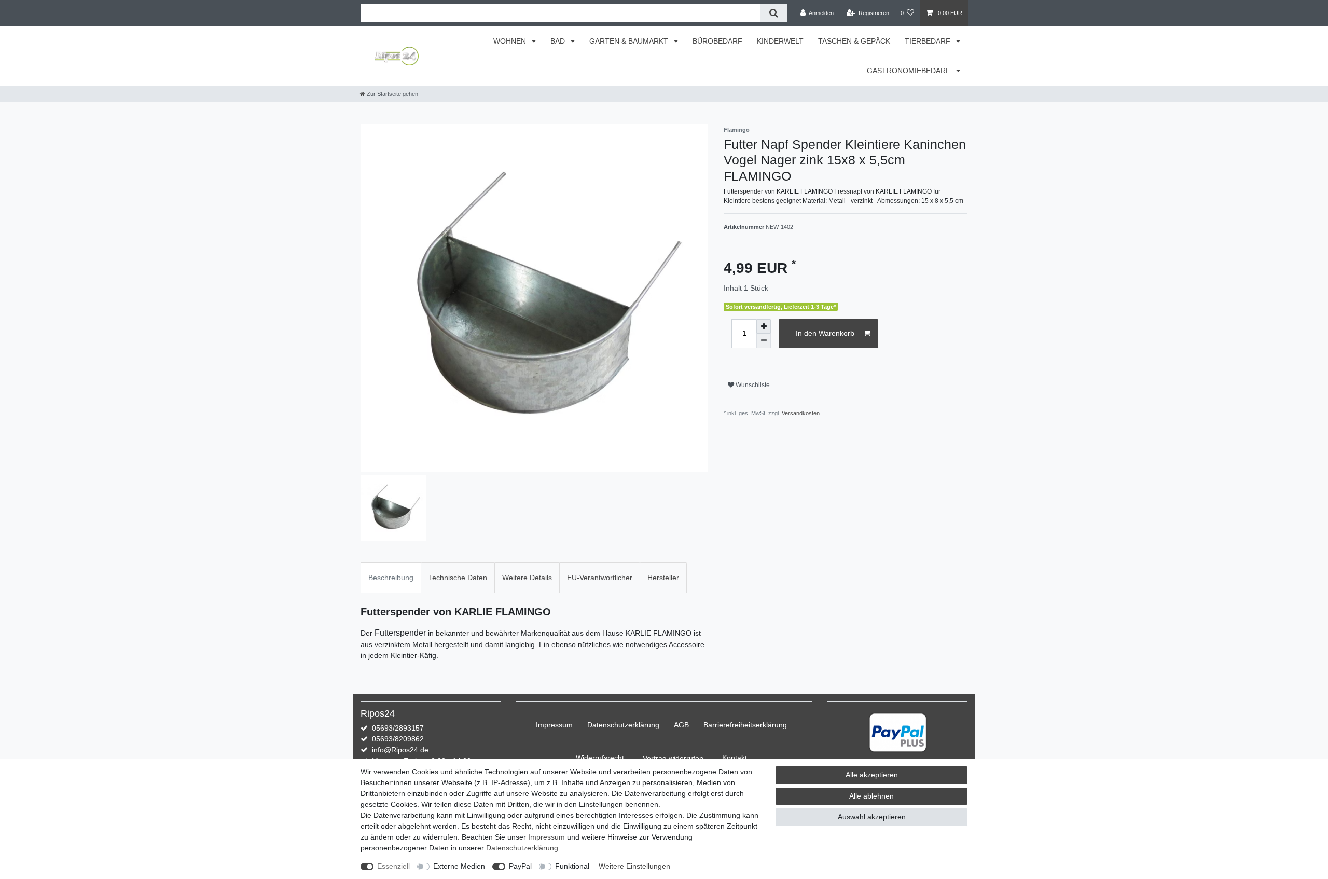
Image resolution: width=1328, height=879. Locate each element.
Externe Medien (459, 866)
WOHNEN (510, 41)
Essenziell (393, 866)
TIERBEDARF (928, 41)
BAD (558, 41)
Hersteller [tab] (663, 577)
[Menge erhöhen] (763, 326)
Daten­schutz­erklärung (623, 725)
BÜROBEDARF (717, 41)
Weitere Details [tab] (527, 577)
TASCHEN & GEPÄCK (854, 41)
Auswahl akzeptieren (872, 817)
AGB (681, 725)
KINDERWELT (780, 41)
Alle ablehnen (871, 796)
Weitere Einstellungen (634, 866)
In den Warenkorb (825, 333)
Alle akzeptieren (872, 775)
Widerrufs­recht (600, 757)
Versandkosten (801, 413)
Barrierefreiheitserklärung (745, 725)
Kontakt (734, 757)
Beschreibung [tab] (390, 577)
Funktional (572, 866)
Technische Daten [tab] (457, 577)
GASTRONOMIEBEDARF (909, 70)
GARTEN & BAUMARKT (629, 41)
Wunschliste (752, 385)
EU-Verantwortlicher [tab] (599, 577)
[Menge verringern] (763, 341)
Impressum (554, 725)
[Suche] (773, 13)
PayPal (520, 866)
